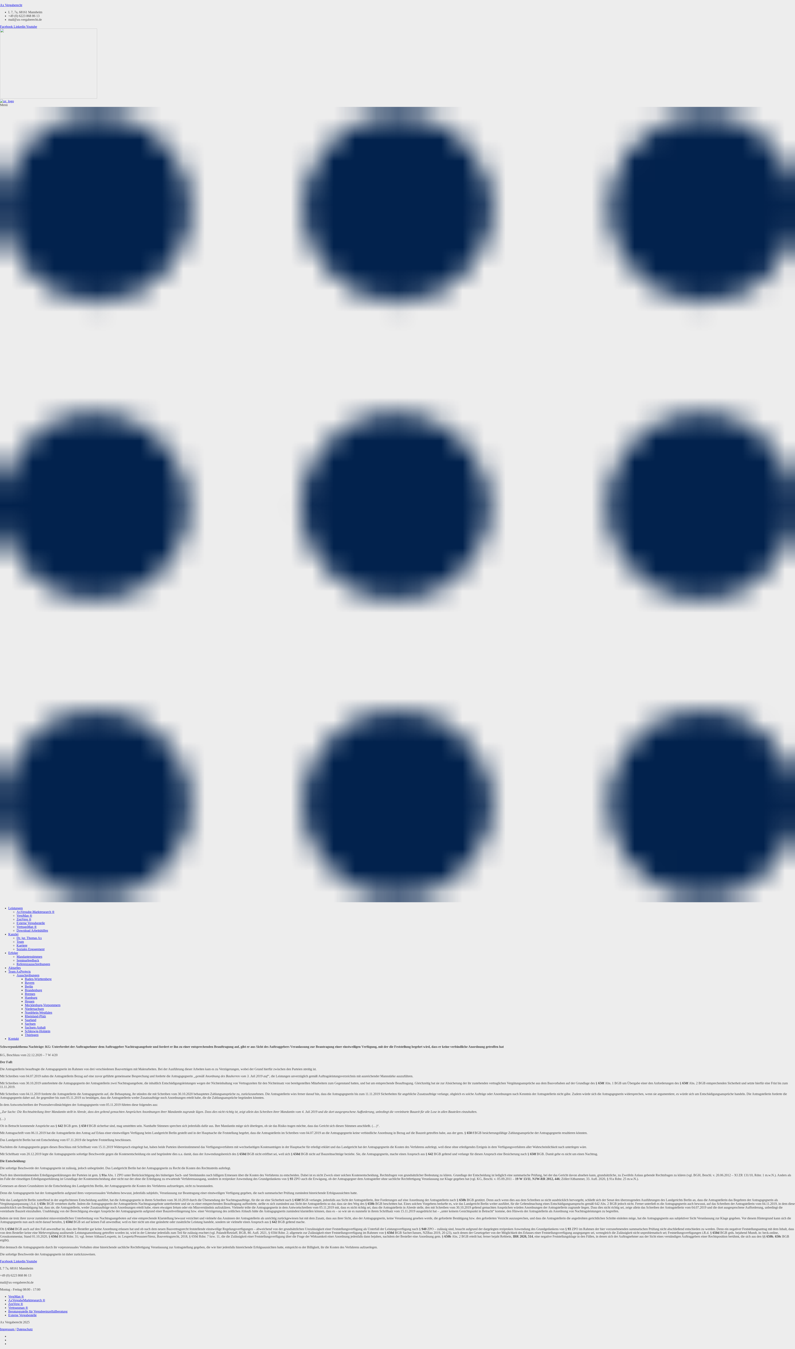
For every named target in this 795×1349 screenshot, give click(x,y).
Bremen (30, 994)
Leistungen (15, 908)
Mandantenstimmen (29, 956)
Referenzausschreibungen (33, 964)
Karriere (22, 945)
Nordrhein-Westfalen (38, 1012)
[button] (397, 503)
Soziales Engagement (31, 949)
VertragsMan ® (27, 927)
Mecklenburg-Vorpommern (42, 1005)
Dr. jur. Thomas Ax (29, 938)
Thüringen (32, 1035)
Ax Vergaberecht (11, 5)
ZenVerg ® (24, 919)
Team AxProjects (19, 971)
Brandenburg (33, 990)
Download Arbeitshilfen (32, 930)
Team (20, 941)
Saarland (30, 1020)
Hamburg (31, 997)
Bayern (29, 982)
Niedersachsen (34, 1009)
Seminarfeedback (28, 960)
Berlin (29, 986)
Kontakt (13, 1038)
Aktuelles (14, 968)
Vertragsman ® (18, 1307)
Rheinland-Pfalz (35, 1016)
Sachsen (30, 1023)
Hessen (29, 1001)
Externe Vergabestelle (31, 923)
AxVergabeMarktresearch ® (26, 1300)
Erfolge (13, 953)
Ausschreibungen (28, 975)
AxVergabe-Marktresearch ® (35, 912)
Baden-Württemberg (38, 979)
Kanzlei (13, 934)
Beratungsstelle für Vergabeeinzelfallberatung (37, 1311)
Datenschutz (25, 1329)
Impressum (7, 1329)
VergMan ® (24, 915)
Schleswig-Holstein (37, 1031)
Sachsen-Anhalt (35, 1027)
